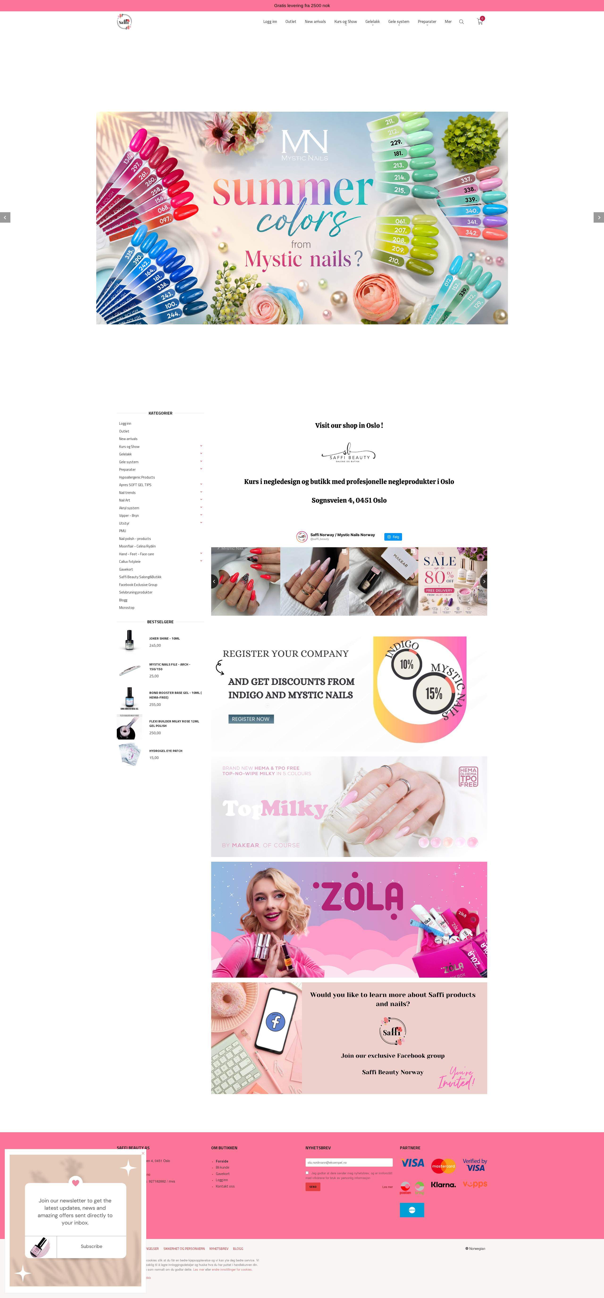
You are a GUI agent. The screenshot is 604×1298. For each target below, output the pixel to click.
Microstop (126, 607)
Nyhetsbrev (219, 1248)
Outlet (124, 431)
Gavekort (126, 569)
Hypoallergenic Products (137, 477)
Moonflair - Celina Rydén (137, 546)
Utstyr (124, 523)
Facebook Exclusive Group (138, 584)
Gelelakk (125, 454)
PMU (122, 531)
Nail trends (127, 492)
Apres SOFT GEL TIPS (135, 485)
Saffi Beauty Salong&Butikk (140, 577)
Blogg (123, 600)
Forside (222, 1161)
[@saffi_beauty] (302, 537)
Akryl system (129, 508)
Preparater (127, 469)
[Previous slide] (211, 581)
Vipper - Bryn (129, 515)
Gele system (128, 462)
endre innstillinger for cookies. (232, 1269)
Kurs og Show (129, 446)
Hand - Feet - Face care (136, 554)
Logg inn (125, 423)
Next (599, 217)
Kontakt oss (225, 1186)
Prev (5, 217)
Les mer (387, 1187)
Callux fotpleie (130, 561)
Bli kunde (222, 1167)
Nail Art (124, 500)
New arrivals (128, 438)
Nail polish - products (135, 538)
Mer (448, 22)
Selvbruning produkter (135, 592)
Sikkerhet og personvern (184, 1248)
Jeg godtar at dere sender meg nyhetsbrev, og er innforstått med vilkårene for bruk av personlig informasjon (349, 1175)
